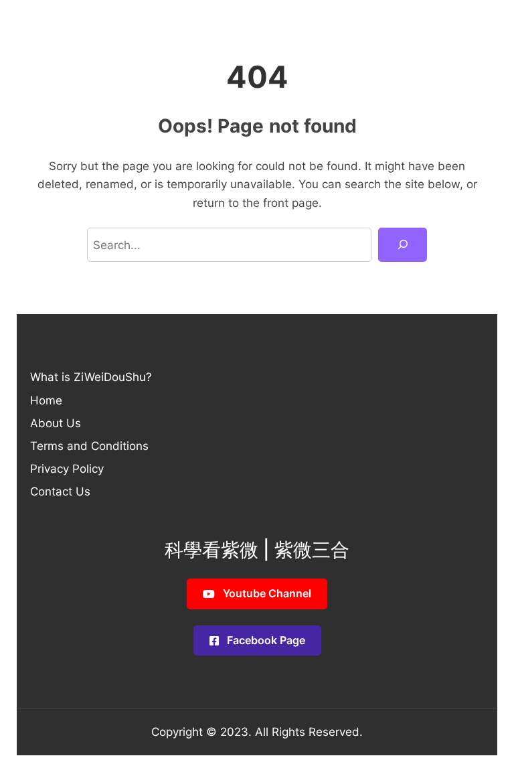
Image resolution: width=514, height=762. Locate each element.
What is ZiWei (67, 377)
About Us (55, 423)
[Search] (402, 245)
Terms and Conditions (89, 446)
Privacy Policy (67, 468)
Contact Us (60, 491)
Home (46, 400)
